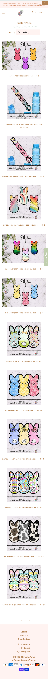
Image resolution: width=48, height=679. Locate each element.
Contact (24, 635)
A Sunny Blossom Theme (24, 660)
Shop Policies (24, 639)
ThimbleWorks (28, 657)
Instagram (25, 651)
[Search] (33, 12)
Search (24, 632)
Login (40, 4)
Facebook (25, 644)
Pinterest (25, 648)
